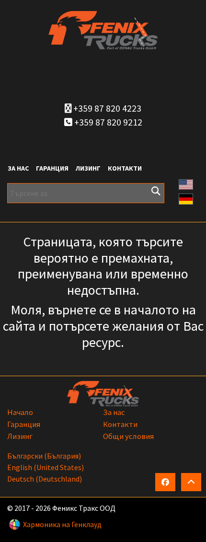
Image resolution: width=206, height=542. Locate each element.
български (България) (44, 456)
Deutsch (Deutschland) (44, 479)
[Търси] (156, 191)
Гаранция (52, 168)
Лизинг (88, 168)
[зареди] (191, 482)
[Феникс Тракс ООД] (103, 29)
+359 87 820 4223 (106, 108)
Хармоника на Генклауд (62, 524)
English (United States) (45, 467)
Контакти (125, 168)
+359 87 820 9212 (107, 122)
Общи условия (128, 436)
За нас (18, 168)
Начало (20, 412)
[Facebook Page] (165, 482)
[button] (186, 183)
